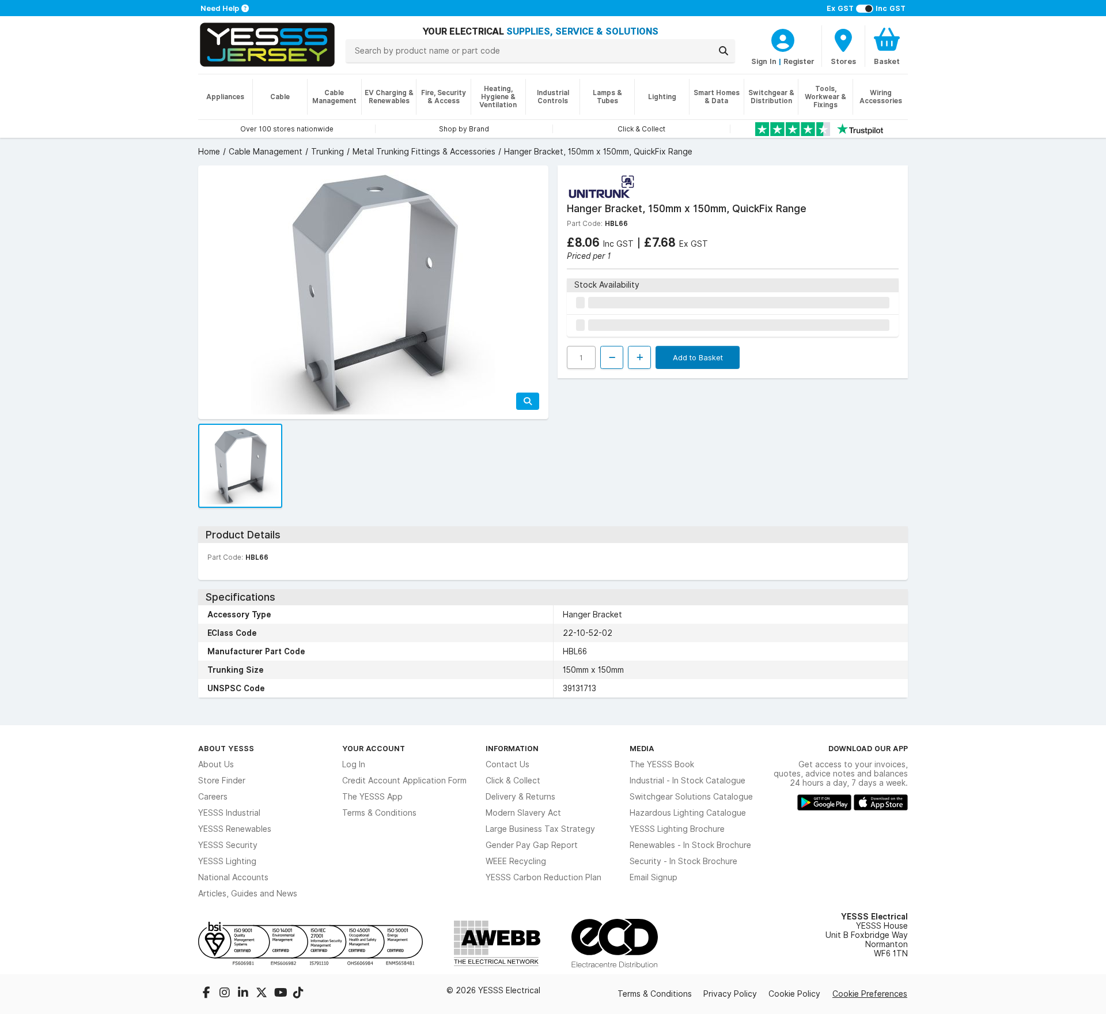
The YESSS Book (662, 764)
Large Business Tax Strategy (540, 829)
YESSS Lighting (227, 861)
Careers (213, 796)
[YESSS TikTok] (298, 993)
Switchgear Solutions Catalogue (691, 796)
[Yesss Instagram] (226, 993)
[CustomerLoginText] (783, 38)
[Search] (723, 50)
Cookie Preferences (869, 993)
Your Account (373, 748)
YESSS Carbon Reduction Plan (543, 877)
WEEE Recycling (516, 861)
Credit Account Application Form (404, 780)
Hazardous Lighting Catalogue (688, 812)
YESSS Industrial (229, 812)
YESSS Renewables (234, 829)
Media (642, 748)
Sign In (764, 61)
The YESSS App (372, 796)
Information (512, 748)
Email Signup (653, 877)
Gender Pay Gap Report (532, 845)
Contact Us (507, 764)
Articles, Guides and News (247, 893)
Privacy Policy (730, 993)
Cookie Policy (794, 993)
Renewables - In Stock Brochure (690, 845)
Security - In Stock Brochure (683, 861)
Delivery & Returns (520, 796)
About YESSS (226, 748)
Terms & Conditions (379, 812)
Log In (353, 764)
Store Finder (221, 780)
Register (799, 61)
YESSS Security (227, 845)
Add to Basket (698, 357)
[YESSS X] (262, 993)
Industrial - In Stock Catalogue (687, 780)
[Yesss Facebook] (207, 993)
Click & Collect (513, 780)
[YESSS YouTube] (281, 993)
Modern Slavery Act (523, 812)
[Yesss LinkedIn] (244, 993)
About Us (216, 764)
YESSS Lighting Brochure (677, 829)
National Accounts (233, 877)
